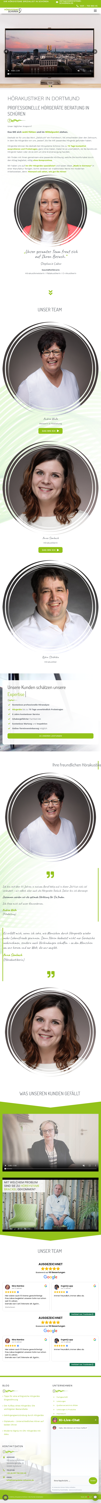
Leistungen (61, 1401)
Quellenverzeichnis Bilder (67, 1405)
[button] (5, 1497)
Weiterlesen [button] (10, 1307)
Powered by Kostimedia (60, 1490)
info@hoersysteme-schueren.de (20, 1480)
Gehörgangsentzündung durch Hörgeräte (24, 1415)
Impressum (61, 1414)
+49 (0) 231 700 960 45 (16, 1473)
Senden (93, 1481)
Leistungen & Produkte (66, 1410)
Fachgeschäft (62, 1397)
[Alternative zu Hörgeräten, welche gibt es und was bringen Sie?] (13, 8)
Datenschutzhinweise (75, 1490)
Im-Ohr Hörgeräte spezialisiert (40, 166)
